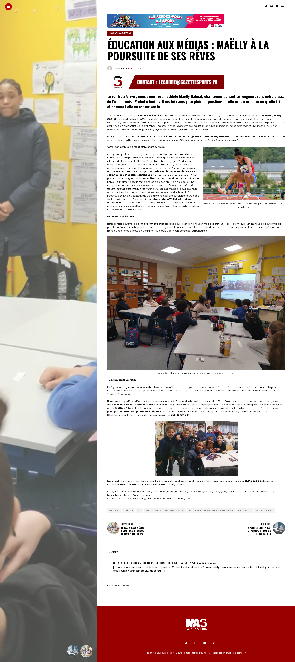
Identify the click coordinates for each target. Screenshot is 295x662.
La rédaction (120, 68)
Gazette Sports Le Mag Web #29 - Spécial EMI (211, 510)
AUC (139, 510)
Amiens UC (114, 510)
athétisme (128, 510)
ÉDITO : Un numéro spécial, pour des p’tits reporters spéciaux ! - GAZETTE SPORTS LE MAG (159, 562)
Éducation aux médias (120, 33)
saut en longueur (265, 510)
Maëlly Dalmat (244, 510)
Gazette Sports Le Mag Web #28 (168, 510)
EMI (147, 510)
